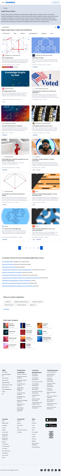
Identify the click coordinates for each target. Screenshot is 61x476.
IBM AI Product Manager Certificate (22, 401)
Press (33, 421)
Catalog (4, 430)
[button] (6, 309)
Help (33, 430)
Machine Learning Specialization (36, 399)
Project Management (6, 389)
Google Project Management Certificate (20, 389)
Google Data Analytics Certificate (22, 380)
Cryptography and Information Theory (12, 275)
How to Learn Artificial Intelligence (52, 396)
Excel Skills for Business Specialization (37, 392)
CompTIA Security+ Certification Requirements (51, 385)
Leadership (4, 425)
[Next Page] (41, 248)
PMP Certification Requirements (51, 400)
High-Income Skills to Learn (51, 393)
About (3, 421)
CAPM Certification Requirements (51, 375)
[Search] (58, 27)
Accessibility (35, 432)
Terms (33, 425)
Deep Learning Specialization (35, 388)
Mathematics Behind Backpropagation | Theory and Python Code (18, 286)
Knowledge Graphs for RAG (9, 267)
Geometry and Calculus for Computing (11, 272)
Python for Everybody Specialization (37, 407)
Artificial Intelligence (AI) (6, 375)
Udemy (3, 457)
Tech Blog (19, 432)
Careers (4, 427)
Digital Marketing (6, 382)
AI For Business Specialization (35, 378)
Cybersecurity (5, 378)
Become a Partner (6, 451)
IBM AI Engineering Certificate (21, 397)
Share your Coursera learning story (51, 408)
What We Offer (5, 423)
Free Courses (5, 455)
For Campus (4, 448)
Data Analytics (5, 380)
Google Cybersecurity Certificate (22, 377)
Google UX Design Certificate (21, 393)
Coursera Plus (5, 432)
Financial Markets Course (36, 395)
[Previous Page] (19, 248)
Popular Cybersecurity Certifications (52, 404)
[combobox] (28, 27)
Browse (5, 8)
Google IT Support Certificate (21, 384)
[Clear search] (55, 27)
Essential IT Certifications (50, 389)
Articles (33, 436)
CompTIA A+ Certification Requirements (50, 379)
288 (38, 248)
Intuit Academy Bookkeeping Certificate (20, 409)
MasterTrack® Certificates (5, 438)
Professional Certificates (5, 435)
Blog (18, 427)
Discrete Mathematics (7, 261)
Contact (33, 434)
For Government (5, 446)
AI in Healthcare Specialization (35, 384)
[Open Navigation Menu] (3, 2)
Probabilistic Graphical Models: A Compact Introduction (16, 280)
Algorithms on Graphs (7, 264)
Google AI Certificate (21, 374)
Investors (34, 423)
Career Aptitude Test (51, 372)
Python (3, 391)
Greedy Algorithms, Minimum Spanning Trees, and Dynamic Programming (21, 278)
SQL (3, 394)
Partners (19, 423)
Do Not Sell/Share (36, 447)
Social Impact (5, 453)
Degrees (4, 442)
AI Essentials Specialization (35, 375)
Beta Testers (20, 425)
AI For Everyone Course (37, 381)
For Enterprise (5, 444)
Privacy (33, 427)
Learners (19, 421)
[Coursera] (10, 2)
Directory (34, 439)
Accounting (4, 372)
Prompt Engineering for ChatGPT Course (37, 403)
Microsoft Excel (5, 387)
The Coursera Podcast (22, 430)
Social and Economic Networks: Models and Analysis (15, 283)
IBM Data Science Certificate (21, 404)
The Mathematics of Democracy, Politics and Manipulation (17, 270)
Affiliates (34, 441)
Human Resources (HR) (7, 385)
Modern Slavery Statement (35, 444)
